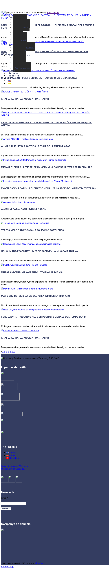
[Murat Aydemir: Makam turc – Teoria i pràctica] (24, 265)
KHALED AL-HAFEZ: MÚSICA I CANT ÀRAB (25, 99)
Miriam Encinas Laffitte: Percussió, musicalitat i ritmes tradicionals (46, 167)
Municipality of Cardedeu (13, 469)
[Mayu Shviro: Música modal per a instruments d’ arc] (27, 288)
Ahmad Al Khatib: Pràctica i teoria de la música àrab (35, 146)
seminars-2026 (20, 32)
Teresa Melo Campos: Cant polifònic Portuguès (32, 230)
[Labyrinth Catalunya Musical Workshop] (3, 12)
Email (4, 498)
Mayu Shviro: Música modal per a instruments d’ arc (35, 296)
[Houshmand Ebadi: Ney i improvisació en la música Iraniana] (31, 244)
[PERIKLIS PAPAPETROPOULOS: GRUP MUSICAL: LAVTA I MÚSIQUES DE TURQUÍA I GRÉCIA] (49, 115)
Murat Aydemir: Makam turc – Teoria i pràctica (32, 272)
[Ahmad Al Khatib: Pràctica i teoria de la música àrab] (27, 139)
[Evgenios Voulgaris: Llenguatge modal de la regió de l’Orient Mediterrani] (36, 181)
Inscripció (20, 40)
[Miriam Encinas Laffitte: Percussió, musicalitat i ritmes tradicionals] (33, 160)
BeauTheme (53, 12)
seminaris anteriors (22, 150)
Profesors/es (22, 68)
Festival (13, 17)
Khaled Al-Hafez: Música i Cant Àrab (25, 338)
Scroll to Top (7, 566)
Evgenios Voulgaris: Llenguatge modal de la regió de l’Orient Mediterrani (49, 188)
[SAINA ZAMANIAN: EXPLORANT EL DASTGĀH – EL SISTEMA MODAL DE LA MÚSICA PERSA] (49, 18)
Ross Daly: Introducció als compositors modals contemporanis (43, 317)
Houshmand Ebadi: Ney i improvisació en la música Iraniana (39, 251)
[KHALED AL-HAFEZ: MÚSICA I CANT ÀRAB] (24, 91)
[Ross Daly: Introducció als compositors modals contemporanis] (32, 309)
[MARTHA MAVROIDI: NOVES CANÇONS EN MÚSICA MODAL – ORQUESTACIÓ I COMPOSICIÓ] (49, 44)
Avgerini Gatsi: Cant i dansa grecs (23, 209)
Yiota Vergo (40, 563)
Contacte (13, 78)
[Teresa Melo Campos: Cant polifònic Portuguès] (25, 223)
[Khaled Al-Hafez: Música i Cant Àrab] (20, 330)
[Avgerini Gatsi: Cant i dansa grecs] (18, 202)
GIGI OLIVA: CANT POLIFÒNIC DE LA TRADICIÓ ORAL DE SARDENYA (39, 78)
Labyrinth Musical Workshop (14, 466)
